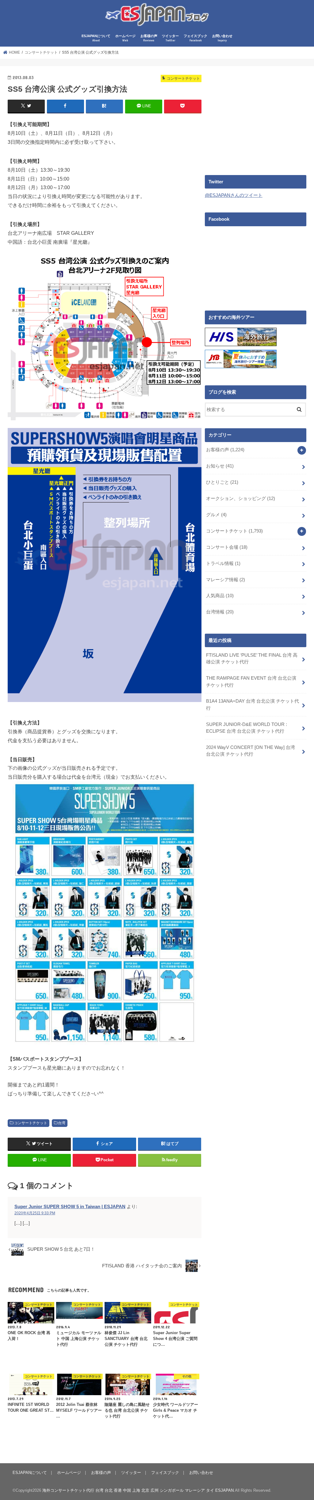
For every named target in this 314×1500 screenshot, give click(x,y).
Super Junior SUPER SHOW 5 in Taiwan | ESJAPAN (69, 1206)
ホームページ (125, 38)
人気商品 (220, 595)
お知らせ (220, 466)
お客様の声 (148, 38)
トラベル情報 (223, 563)
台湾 (61, 1123)
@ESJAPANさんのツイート (233, 195)
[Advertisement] (256, 116)
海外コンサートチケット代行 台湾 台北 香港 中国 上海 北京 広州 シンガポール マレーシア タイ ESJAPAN (138, 1490)
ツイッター (170, 38)
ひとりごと (222, 482)
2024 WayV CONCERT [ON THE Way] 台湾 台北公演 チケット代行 (250, 751)
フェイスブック (195, 38)
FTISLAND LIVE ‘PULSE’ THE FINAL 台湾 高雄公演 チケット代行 (251, 658)
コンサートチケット (30, 1123)
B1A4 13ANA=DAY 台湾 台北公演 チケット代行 (252, 704)
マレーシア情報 (225, 579)
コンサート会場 (226, 547)
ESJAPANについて (96, 38)
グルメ (216, 514)
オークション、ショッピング (240, 498)
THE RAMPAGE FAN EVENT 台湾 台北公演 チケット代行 (251, 681)
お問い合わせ (222, 38)
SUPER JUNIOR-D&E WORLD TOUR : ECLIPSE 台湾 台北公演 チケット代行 (246, 728)
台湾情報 (220, 611)
